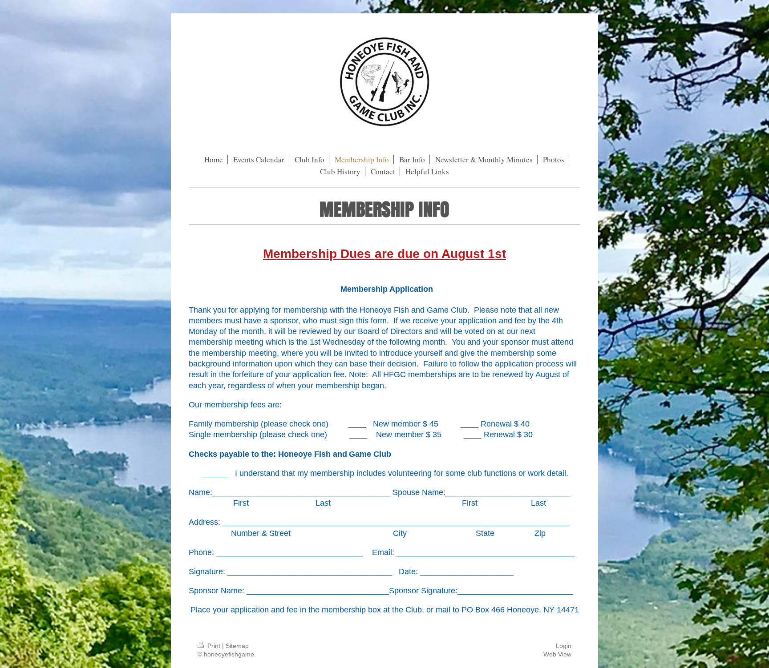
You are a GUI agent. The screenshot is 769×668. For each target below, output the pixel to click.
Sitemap (237, 645)
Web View (557, 654)
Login (563, 645)
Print (214, 645)
